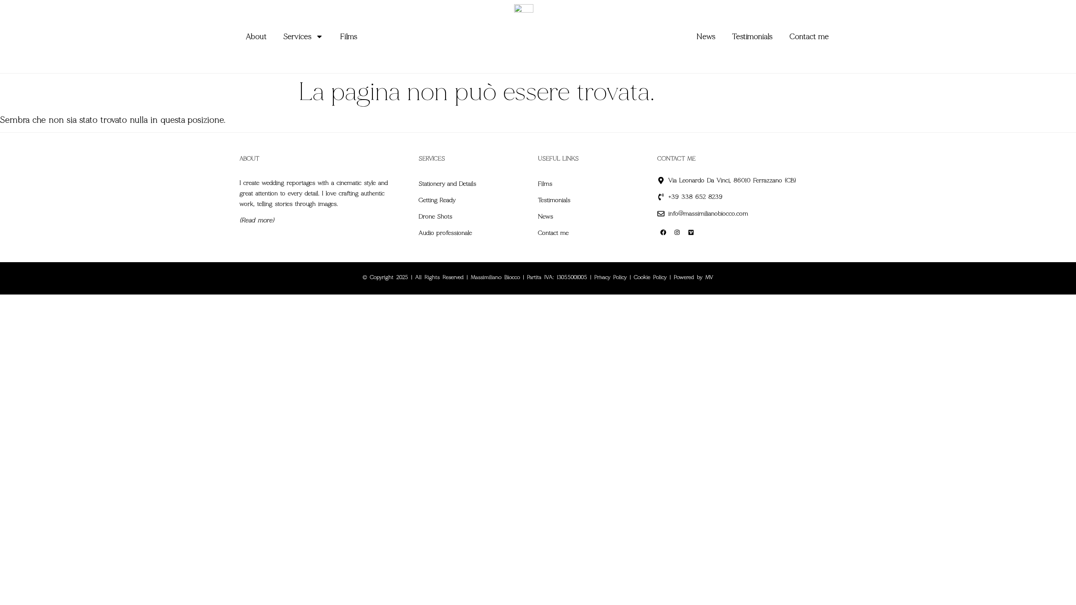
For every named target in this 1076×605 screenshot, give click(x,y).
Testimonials (752, 36)
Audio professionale (445, 233)
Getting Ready (437, 200)
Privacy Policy (610, 277)
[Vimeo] (691, 232)
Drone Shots (435, 216)
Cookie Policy (650, 277)
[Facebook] (663, 232)
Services (297, 36)
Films (348, 36)
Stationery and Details (447, 183)
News (705, 36)
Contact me (809, 36)
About (256, 36)
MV (709, 277)
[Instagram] (677, 232)
